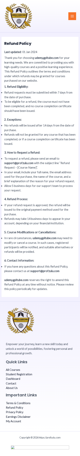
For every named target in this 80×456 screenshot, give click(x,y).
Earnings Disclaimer (18, 416)
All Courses (13, 369)
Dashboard (13, 378)
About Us (12, 388)
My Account (13, 421)
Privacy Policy (14, 412)
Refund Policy (14, 407)
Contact (11, 383)
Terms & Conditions (18, 403)
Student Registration (19, 374)
